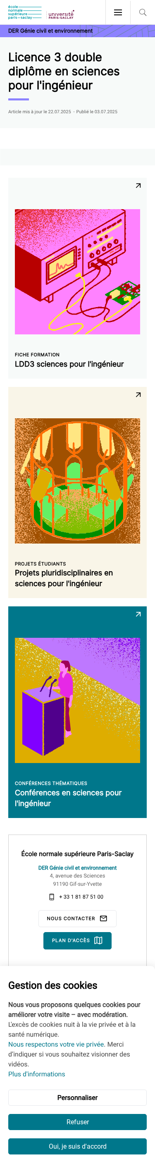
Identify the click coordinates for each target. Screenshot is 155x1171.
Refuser (78, 1122)
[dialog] (77, 1068)
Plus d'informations (36, 1074)
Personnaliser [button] (77, 1098)
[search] (142, 12)
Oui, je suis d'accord (78, 1146)
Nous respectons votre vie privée (56, 1044)
